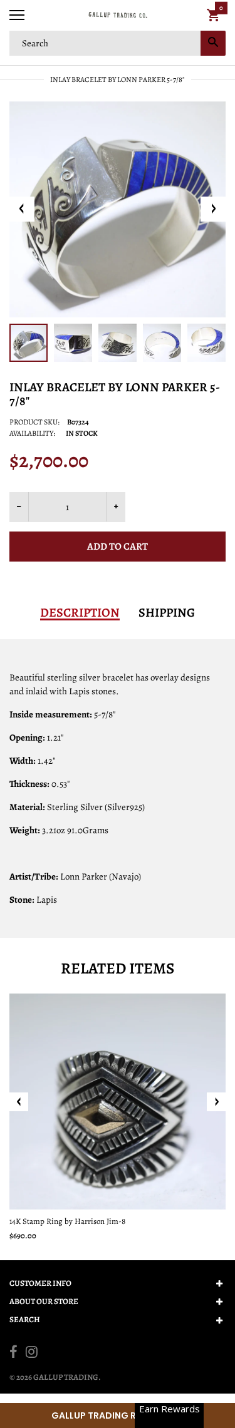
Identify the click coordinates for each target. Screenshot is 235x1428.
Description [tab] (80, 612)
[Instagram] (32, 1353)
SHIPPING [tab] (166, 612)
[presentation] (18, 1101)
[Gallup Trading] (117, 15)
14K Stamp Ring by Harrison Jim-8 (67, 1221)
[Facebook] (13, 1353)
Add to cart (117, 546)
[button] (117, 1415)
